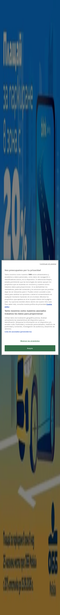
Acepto (30, 348)
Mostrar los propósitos (30, 341)
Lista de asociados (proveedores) (18, 331)
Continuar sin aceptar (48, 264)
